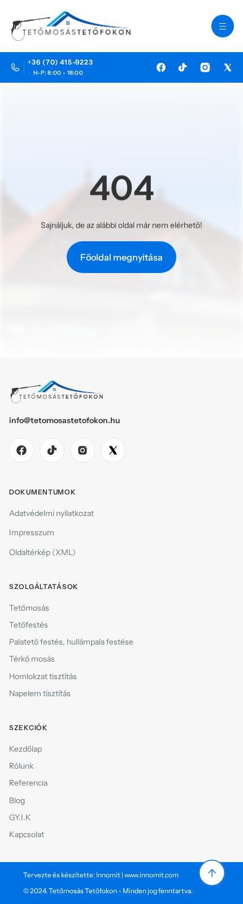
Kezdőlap (25, 749)
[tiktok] (52, 450)
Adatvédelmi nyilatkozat (51, 513)
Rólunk (21, 766)
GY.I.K (20, 817)
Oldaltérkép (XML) (42, 552)
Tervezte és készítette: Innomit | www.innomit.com (101, 875)
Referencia (28, 783)
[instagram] (82, 450)
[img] (161, 67)
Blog (17, 800)
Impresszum (31, 532)
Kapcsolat (26, 834)
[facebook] (21, 450)
